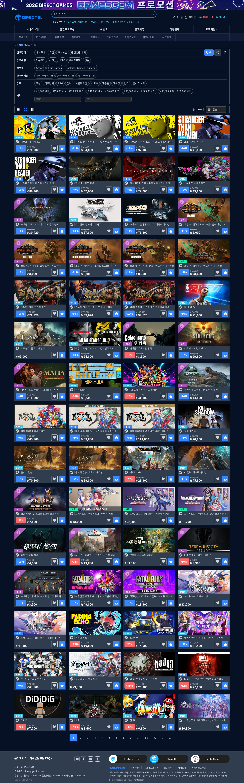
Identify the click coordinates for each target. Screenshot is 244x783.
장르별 (94, 37)
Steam (40, 68)
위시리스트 (208, 17)
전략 (69, 83)
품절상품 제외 (78, 52)
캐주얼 (105, 83)
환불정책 (168, 767)
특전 (51, 52)
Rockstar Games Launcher (81, 68)
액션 (38, 83)
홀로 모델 (59, 37)
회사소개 (182, 767)
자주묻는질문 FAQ (40, 758)
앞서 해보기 (139, 83)
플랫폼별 (76, 37)
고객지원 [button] (210, 29)
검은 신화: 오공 (132, 21)
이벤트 (104, 29)
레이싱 (116, 83)
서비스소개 (32, 29)
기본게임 (40, 60)
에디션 (52, 60)
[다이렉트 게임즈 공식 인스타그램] (97, 759)
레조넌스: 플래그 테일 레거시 (76, 21)
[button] (225, 52)
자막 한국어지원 (44, 75)
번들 (86, 60)
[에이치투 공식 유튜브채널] (77, 758)
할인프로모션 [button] (67, 29)
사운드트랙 (75, 60)
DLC (62, 60)
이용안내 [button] (175, 29)
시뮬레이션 (81, 83)
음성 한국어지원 (65, 75)
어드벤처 (49, 83)
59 (155, 737)
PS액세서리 (41, 37)
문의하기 (19, 758)
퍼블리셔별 (130, 37)
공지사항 (140, 29)
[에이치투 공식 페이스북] (83, 758)
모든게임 (23, 37)
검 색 (208, 52)
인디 (126, 83)
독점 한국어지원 (86, 75)
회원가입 (193, 17)
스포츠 (94, 83)
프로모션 (62, 52)
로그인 (179, 17)
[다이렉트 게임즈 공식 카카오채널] (90, 759)
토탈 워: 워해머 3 (118, 21)
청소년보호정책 (151, 767)
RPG (60, 83)
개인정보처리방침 (117, 767)
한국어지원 (148, 37)
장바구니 (223, 17)
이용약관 (135, 767)
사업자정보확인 (199, 767)
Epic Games (55, 68)
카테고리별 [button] (112, 37)
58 (146, 737)
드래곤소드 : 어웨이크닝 (99, 21)
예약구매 (166, 37)
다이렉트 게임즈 (22, 44)
